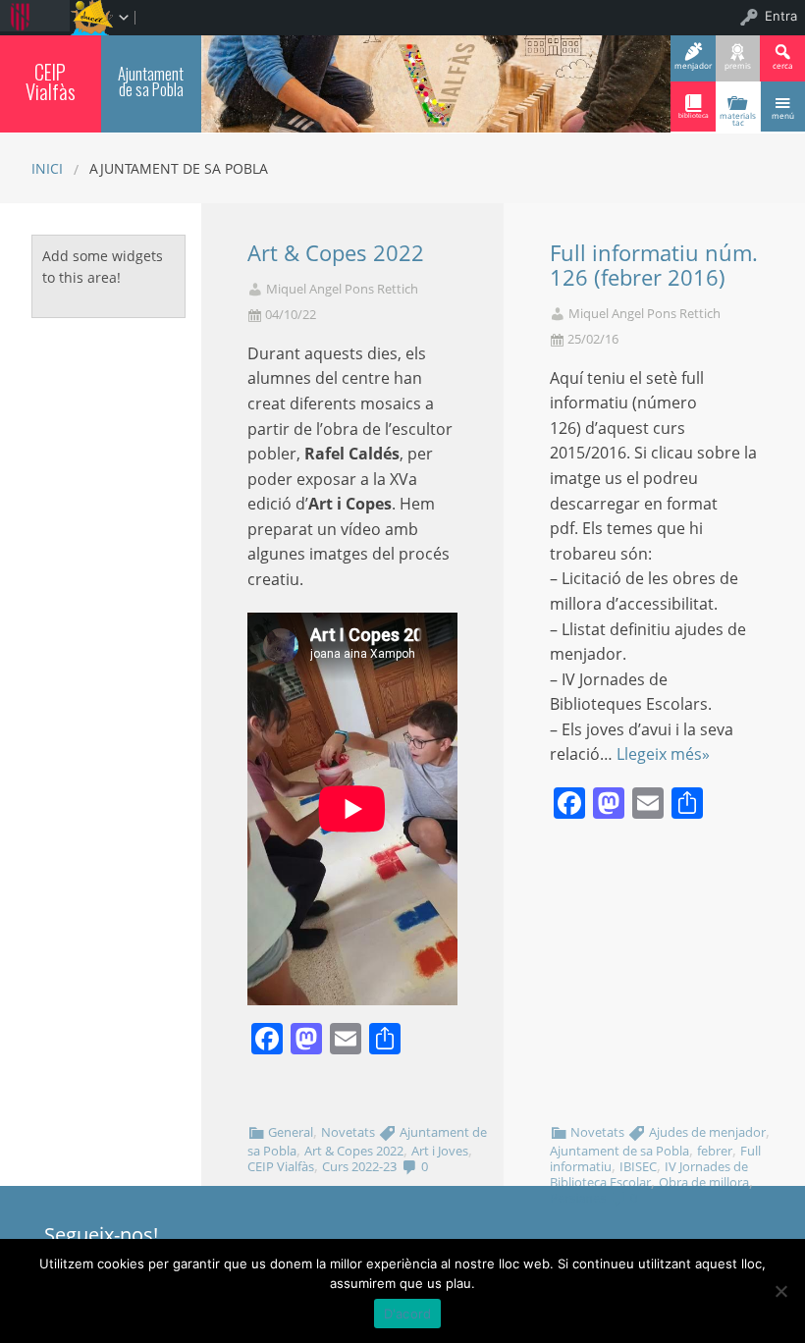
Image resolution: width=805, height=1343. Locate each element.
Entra (781, 16)
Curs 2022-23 (359, 1166)
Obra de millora (704, 1182)
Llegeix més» (663, 754)
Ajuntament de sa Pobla (151, 81)
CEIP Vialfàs (51, 82)
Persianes (578, 1198)
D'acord (408, 1313)
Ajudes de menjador (707, 1132)
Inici (47, 168)
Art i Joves (439, 1150)
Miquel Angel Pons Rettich (342, 289)
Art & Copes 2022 (335, 253)
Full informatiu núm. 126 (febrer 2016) (654, 265)
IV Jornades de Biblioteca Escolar (649, 1174)
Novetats (348, 1132)
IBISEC (638, 1166)
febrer (714, 1150)
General (290, 1132)
